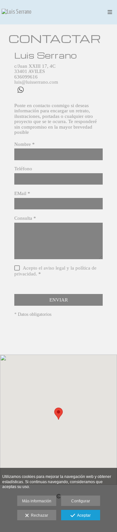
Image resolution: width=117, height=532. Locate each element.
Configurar (80, 501)
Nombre (24, 144)
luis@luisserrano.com (36, 82)
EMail (22, 193)
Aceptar (83, 515)
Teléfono (23, 168)
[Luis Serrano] (17, 12)
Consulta (25, 218)
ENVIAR (58, 299)
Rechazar (38, 515)
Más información (36, 501)
